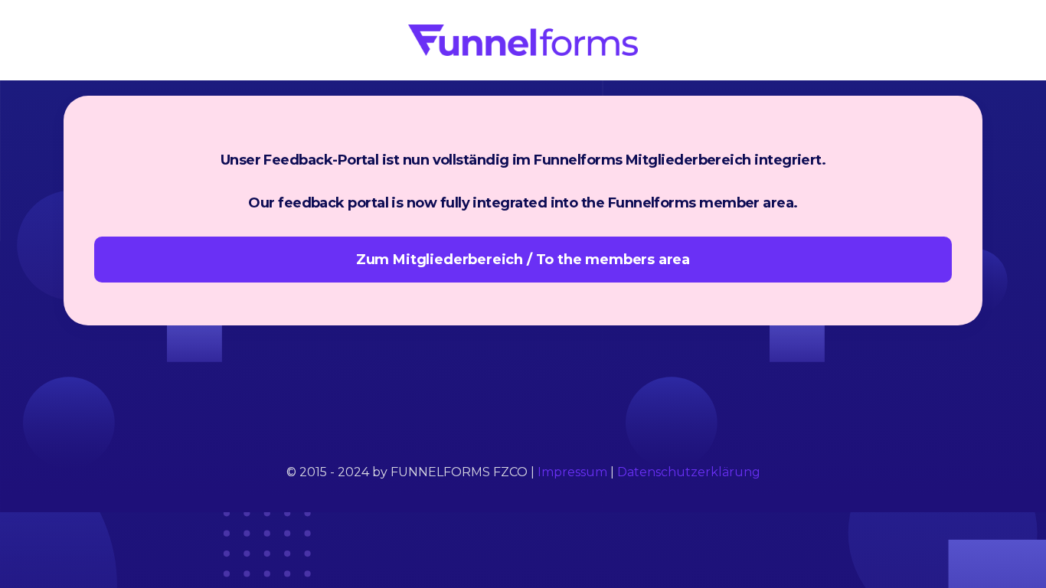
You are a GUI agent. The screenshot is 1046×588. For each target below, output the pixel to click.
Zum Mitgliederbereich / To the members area (523, 259)
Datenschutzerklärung (688, 472)
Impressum (572, 472)
